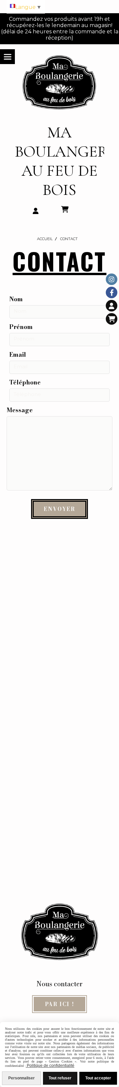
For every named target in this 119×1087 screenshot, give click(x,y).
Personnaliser (21, 1078)
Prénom (21, 326)
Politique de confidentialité (50, 1065)
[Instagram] (111, 279)
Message (20, 410)
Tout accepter (98, 1078)
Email (17, 354)
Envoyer (59, 509)
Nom (16, 299)
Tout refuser (60, 1078)
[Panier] (111, 319)
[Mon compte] (111, 305)
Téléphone (25, 382)
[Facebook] (111, 292)
